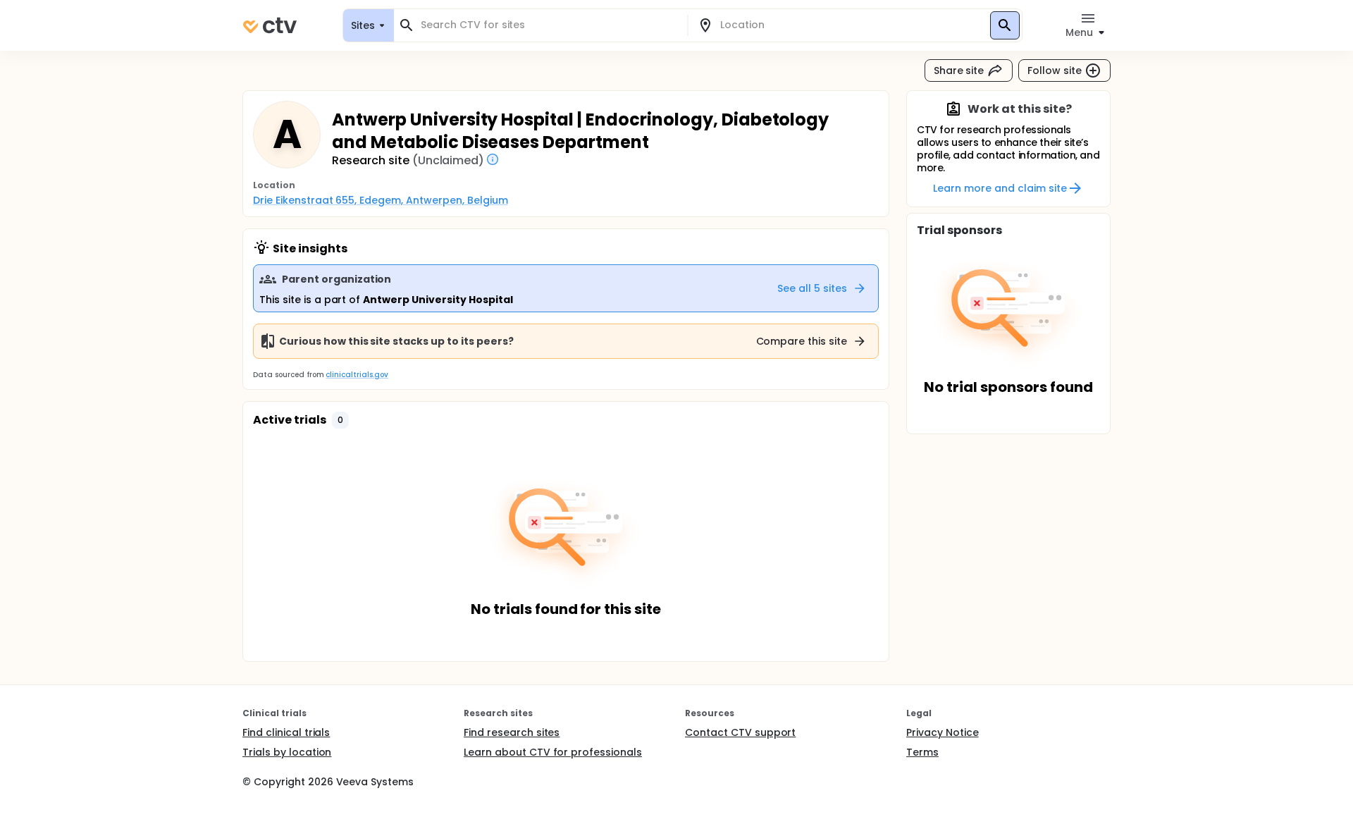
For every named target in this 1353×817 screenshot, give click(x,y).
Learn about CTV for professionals (553, 752)
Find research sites (512, 732)
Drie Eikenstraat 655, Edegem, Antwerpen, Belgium (380, 200)
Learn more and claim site (999, 188)
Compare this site (802, 341)
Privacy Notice (942, 732)
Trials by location (286, 752)
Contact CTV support (740, 732)
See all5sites (812, 288)
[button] (340, 420)
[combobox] (549, 25)
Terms (922, 752)
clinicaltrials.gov (357, 374)
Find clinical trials (286, 732)
